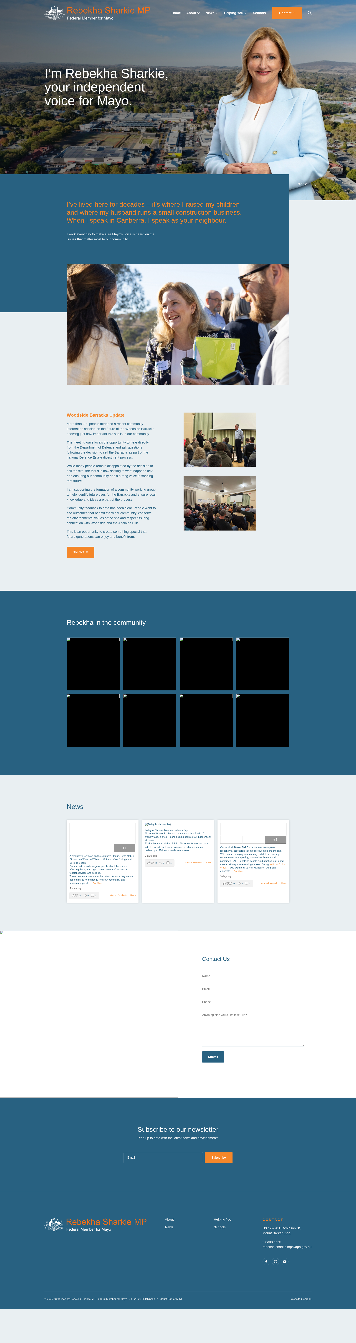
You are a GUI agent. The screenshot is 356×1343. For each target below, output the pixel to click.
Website (295, 1298)
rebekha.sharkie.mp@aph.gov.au (287, 1247)
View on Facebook (118, 895)
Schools (220, 1227)
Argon (308, 1298)
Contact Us (80, 552)
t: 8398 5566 (272, 1242)
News (169, 1227)
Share (133, 895)
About (169, 1219)
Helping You (223, 1219)
